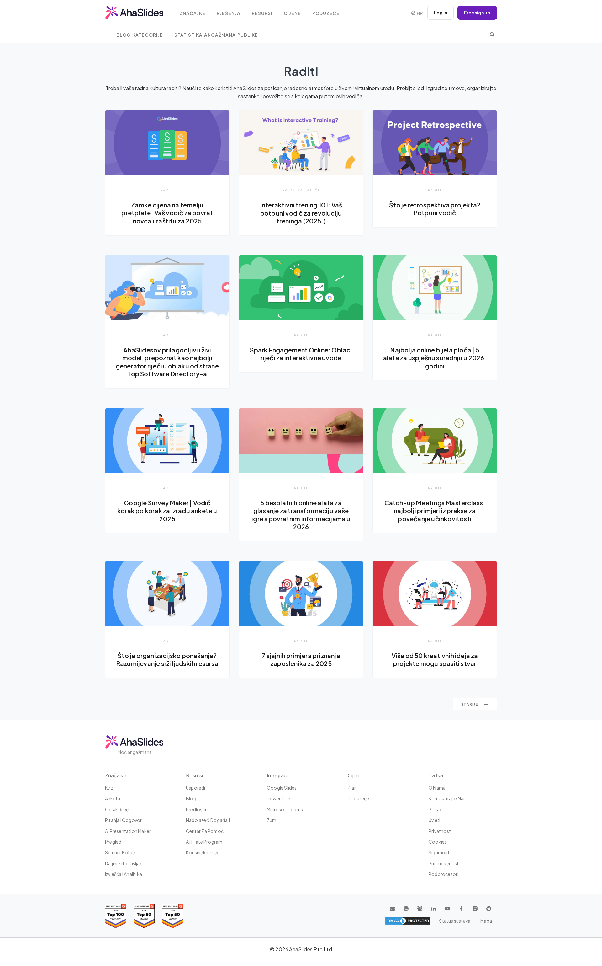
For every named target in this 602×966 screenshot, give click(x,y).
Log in (440, 12)
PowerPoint (279, 798)
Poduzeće (326, 13)
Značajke (192, 13)
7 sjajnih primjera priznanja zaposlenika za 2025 (301, 660)
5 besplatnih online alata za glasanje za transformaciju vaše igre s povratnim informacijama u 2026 (300, 515)
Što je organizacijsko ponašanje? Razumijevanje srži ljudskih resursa (167, 660)
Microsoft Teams (285, 809)
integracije (279, 775)
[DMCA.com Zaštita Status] (408, 921)
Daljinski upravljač (123, 863)
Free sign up (477, 12)
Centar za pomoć (205, 831)
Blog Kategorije (139, 35)
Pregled (113, 842)
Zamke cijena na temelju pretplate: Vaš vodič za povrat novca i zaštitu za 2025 (167, 213)
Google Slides (282, 788)
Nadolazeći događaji (208, 820)
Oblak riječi (117, 809)
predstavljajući (300, 190)
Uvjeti (434, 820)
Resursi (262, 13)
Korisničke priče (202, 852)
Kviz (109, 788)
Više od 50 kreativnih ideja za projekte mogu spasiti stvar (435, 660)
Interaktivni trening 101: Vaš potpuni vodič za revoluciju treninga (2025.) (301, 213)
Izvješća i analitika (123, 874)
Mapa (486, 921)
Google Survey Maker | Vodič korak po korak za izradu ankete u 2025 (167, 511)
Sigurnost (439, 852)
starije (470, 704)
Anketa (112, 798)
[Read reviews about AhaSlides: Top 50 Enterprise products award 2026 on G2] (172, 916)
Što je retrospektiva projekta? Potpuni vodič (434, 209)
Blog (191, 798)
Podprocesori (443, 874)
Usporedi (195, 788)
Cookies (438, 842)
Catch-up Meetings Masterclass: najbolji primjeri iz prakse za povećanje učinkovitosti (434, 511)
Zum (272, 820)
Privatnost (440, 831)
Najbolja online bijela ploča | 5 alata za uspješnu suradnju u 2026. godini (435, 358)
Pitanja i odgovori (124, 820)
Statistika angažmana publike (216, 35)
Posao (436, 809)
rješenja (228, 13)
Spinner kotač (120, 852)
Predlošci (196, 809)
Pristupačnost (444, 863)
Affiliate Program (204, 842)
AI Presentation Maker (128, 831)
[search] (492, 34)
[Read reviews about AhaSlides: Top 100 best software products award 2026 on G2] (115, 916)
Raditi (167, 190)
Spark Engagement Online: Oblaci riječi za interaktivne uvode (301, 354)
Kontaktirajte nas (447, 798)
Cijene (292, 13)
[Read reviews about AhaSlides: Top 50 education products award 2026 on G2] (144, 916)
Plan (352, 788)
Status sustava (454, 921)
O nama (437, 788)
